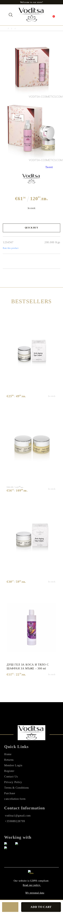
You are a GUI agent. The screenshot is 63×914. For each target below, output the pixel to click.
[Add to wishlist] (10, 907)
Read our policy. (32, 885)
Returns (9, 759)
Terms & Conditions (16, 787)
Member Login (13, 765)
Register (9, 770)
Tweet (49, 167)
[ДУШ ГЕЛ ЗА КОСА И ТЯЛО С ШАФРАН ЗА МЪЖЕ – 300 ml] (31, 627)
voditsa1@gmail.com (18, 815)
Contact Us (11, 776)
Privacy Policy (13, 782)
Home (8, 754)
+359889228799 (15, 821)
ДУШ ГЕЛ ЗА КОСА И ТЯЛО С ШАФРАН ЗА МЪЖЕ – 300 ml (28, 666)
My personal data (34, 893)
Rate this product (10, 248)
